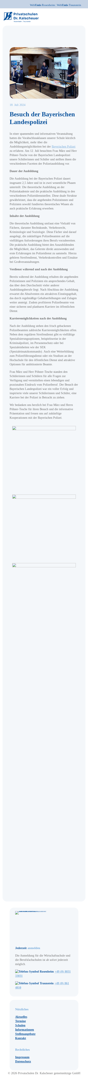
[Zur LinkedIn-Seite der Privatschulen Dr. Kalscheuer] (49, 1080)
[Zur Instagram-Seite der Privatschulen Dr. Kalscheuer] (39, 1080)
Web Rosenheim (43, 5)
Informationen (24, 1029)
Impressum (22, 1057)
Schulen (20, 1025)
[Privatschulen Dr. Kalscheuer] (21, 17)
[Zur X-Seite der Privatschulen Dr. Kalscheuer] (46, 1080)
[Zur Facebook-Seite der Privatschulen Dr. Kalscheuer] (42, 1080)
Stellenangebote (25, 1034)
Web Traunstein (69, 5)
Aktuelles (21, 1016)
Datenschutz (23, 1061)
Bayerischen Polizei (63, 146)
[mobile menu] (82, 14)
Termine (20, 1021)
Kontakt (20, 1038)
